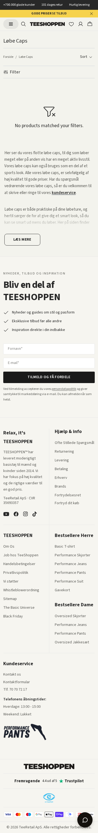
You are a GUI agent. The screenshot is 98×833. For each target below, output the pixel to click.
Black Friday (13, 616)
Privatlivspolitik (15, 573)
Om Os (8, 546)
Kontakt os (12, 674)
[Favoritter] (71, 24)
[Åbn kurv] (89, 24)
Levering (62, 460)
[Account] (80, 24)
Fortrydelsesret (68, 495)
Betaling (61, 469)
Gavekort (62, 590)
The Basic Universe (19, 607)
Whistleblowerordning (21, 590)
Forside (8, 57)
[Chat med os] (85, 820)
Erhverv (61, 477)
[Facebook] (16, 514)
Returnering (64, 451)
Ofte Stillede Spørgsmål (74, 443)
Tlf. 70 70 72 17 (15, 689)
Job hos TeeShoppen (20, 555)
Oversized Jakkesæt (72, 642)
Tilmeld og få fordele (48, 377)
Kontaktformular (16, 682)
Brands (60, 486)
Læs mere (22, 239)
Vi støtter (11, 581)
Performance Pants (70, 573)
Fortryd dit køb (67, 503)
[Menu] (11, 24)
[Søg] (23, 24)
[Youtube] (6, 514)
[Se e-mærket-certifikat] (49, 797)
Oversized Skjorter (70, 616)
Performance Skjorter (72, 555)
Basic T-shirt (65, 546)
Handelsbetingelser (19, 564)
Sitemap (10, 599)
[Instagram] (25, 514)
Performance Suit (69, 581)
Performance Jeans (71, 564)
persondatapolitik (64, 389)
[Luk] (91, 13)
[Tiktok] (34, 514)
